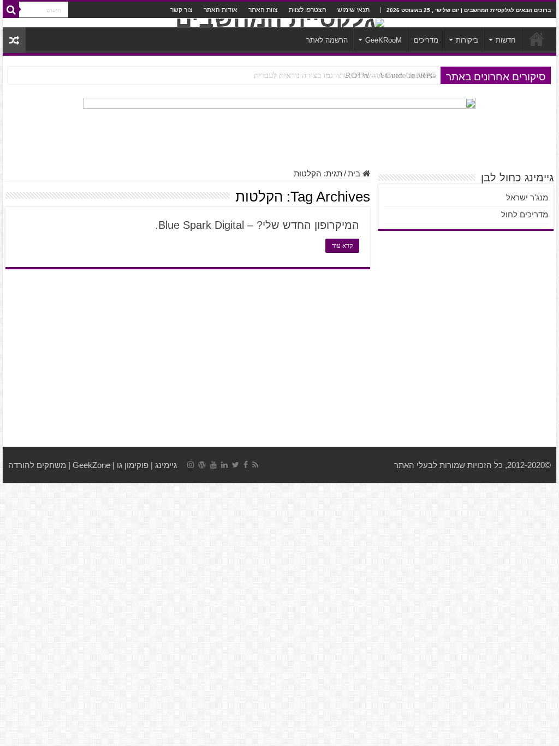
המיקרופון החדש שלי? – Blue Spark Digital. (257, 225)
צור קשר (181, 10)
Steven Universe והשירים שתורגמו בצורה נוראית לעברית (345, 75)
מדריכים (426, 40)
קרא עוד (342, 246)
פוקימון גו (132, 465)
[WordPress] (202, 464)
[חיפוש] (11, 10)
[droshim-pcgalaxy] (279, 127)
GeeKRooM (383, 40)
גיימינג (166, 465)
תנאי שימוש (353, 10)
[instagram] (190, 464)
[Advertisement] (279, 359)
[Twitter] (235, 464)
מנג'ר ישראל (527, 197)
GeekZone (91, 465)
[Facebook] (245, 464)
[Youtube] (213, 464)
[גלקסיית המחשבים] (279, 23)
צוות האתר (263, 10)
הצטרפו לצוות (307, 10)
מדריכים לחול (524, 214)
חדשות (506, 40)
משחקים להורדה (37, 465)
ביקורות (467, 40)
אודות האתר (220, 10)
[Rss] (255, 464)
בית (355, 173)
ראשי (536, 38)
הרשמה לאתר (327, 40)
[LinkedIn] (224, 464)
